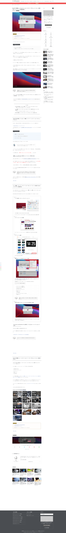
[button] (14, 447)
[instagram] (23, 459)
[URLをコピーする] (0, 270)
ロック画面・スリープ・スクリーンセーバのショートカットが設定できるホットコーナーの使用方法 (48, 97)
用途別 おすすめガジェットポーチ (30, 515)
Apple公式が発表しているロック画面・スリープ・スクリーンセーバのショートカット (26, 106)
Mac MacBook (17, 10)
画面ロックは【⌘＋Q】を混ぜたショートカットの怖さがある (23, 107)
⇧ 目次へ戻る (14, 180)
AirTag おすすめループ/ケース (16, 523)
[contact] (50, 27)
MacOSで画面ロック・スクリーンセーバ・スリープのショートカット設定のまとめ (26, 112)
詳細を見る (37, 3)
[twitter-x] (22, 459)
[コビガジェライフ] (15, 1)
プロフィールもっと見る (47, 525)
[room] (24, 459)
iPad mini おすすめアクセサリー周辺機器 (17, 520)
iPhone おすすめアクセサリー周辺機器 (17, 515)
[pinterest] (25, 459)
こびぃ (16, 460)
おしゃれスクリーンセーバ (30, 383)
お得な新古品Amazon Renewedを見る (20, 35)
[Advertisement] (27, 346)
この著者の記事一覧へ (30, 461)
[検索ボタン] (53, 1)
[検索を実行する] (53, 8)
